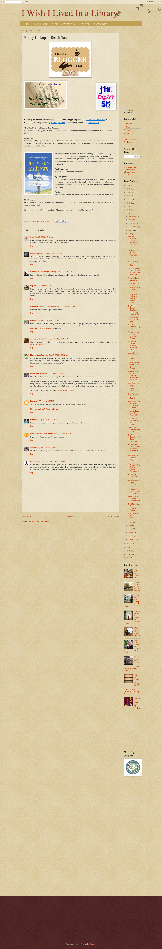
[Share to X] (60, 221)
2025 (129, 189)
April (130, 529)
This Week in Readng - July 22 (134, 327)
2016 (129, 547)
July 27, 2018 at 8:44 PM (63, 434)
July (130, 234)
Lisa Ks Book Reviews (39, 355)
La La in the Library (38, 461)
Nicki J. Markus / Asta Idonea (41, 434)
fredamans (34, 420)
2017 (129, 544)
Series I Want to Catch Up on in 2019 (137, 586)
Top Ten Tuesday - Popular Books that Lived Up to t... (133, 241)
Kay (31, 286)
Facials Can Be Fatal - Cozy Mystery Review (137, 703)
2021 (129, 203)
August (131, 230)
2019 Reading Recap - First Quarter (137, 632)
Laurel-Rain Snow (37, 374)
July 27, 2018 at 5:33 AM (44, 237)
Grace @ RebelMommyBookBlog (43, 272)
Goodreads (128, 124)
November (133, 220)
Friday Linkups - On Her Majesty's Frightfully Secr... (134, 345)
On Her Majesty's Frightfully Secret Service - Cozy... (132, 298)
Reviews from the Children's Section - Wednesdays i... (134, 448)
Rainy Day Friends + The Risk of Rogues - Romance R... (134, 467)
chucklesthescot (36, 253)
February (132, 536)
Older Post (113, 516)
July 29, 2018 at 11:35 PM (55, 461)
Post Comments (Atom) (40, 522)
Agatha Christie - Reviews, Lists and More (54, 24)
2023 (129, 196)
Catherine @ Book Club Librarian (43, 306)
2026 (129, 185)
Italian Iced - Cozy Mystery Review (134, 430)
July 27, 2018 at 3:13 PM (44, 401)
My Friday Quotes (36, 344)
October (132, 223)
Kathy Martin (35, 320)
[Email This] (56, 221)
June (131, 522)
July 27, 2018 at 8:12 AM (50, 320)
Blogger (92, 944)
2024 (129, 192)
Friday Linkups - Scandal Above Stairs (134, 413)
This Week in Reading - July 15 (133, 396)
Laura (32, 401)
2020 (129, 206)
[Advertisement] (132, 67)
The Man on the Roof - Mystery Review (134, 507)
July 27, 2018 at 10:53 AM (58, 355)
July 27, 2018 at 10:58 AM (54, 374)
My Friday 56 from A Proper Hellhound (44, 409)
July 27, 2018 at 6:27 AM (43, 286)
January (132, 539)
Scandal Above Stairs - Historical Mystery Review (133, 387)
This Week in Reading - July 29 (133, 263)
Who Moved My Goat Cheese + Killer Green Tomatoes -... (134, 271)
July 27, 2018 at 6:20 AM (53, 253)
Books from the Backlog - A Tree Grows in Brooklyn (134, 286)
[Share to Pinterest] (65, 221)
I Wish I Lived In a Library (70, 12)
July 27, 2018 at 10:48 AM (59, 339)
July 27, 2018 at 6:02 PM (48, 420)
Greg (32, 237)
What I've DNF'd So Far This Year (134, 319)
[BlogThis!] (58, 221)
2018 (129, 213)
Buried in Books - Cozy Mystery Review (134, 483)
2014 (129, 554)
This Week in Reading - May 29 (137, 574)
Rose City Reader (58, 123)
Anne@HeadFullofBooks (39, 339)
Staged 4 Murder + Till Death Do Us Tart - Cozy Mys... (134, 404)
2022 (129, 199)
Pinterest (127, 130)
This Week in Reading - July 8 (133, 458)
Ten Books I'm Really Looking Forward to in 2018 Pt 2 (133, 375)
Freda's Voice (93, 123)
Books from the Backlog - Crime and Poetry (133, 356)
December (133, 216)
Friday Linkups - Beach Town (134, 279)
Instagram (127, 127)
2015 (129, 551)
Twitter (126, 133)
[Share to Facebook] (63, 221)
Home (27, 24)
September (133, 227)
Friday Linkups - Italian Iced (134, 475)
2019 (129, 210)
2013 (129, 558)
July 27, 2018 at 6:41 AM (66, 306)
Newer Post (27, 516)
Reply (32, 246)
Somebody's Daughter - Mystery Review (133, 421)
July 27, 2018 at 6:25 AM (66, 272)
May (130, 525)
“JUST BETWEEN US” (65, 390)
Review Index (100, 24)
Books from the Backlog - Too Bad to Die (134, 491)
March (131, 532)
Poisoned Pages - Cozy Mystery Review (134, 335)
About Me (85, 24)
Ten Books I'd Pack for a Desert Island (134, 499)
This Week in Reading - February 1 (131, 692)
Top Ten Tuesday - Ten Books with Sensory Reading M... (133, 310)
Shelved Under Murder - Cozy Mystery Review (134, 365)
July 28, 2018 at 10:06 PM (47, 448)
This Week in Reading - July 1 (133, 515)
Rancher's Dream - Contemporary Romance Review (134, 254)
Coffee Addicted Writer (95, 120)
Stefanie (33, 448)
